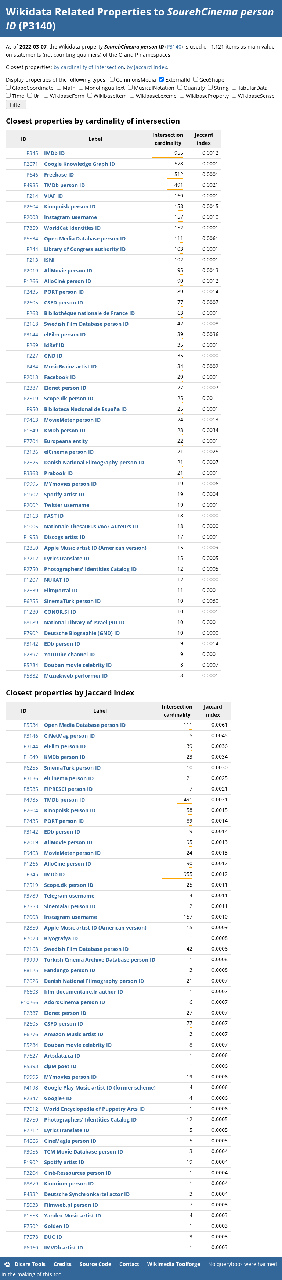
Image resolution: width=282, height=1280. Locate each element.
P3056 (31, 1151)
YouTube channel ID (69, 654)
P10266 (29, 1002)
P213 (32, 259)
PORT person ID (64, 291)
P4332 (31, 1194)
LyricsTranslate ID (66, 558)
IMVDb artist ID (63, 1247)
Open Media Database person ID (85, 238)
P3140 (174, 46)
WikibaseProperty (207, 95)
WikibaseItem (110, 95)
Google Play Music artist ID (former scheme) (100, 1087)
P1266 (31, 281)
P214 (32, 195)
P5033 (31, 1204)
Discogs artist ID (64, 537)
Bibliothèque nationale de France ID (89, 313)
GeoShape (211, 79)
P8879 (31, 1183)
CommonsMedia (136, 79)
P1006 (31, 526)
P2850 (31, 547)
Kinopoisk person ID (69, 206)
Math (69, 87)
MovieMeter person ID (72, 419)
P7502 (31, 1226)
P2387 (31, 387)
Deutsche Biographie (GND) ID (82, 633)
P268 (32, 313)
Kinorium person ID (69, 1183)
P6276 (31, 1034)
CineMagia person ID (70, 1140)
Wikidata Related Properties (78, 11)
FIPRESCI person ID (68, 788)
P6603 (31, 991)
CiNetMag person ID (69, 735)
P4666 (31, 1140)
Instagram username (70, 217)
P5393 (31, 1066)
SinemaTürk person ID (72, 601)
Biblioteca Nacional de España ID (85, 409)
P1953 (31, 537)
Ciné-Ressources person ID (77, 1172)
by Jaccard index (147, 67)
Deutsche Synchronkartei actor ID (87, 1194)
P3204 (31, 1172)
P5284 (31, 665)
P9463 (31, 419)
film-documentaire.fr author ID (83, 991)
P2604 (31, 206)
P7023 (31, 938)
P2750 (31, 569)
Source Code (95, 1264)
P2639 (31, 590)
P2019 (31, 270)
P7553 (31, 906)
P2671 (31, 163)
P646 (32, 174)
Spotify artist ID (64, 494)
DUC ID (53, 1236)
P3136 (31, 451)
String (221, 87)
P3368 (31, 473)
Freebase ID (59, 174)
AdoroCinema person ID (74, 1002)
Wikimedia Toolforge (173, 1264)
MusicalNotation (154, 87)
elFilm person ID (65, 334)
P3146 (31, 735)
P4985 (31, 185)
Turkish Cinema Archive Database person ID (99, 959)
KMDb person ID (64, 430)
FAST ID (54, 515)
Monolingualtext (105, 87)
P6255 (31, 601)
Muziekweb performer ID (76, 675)
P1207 (31, 579)
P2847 (31, 1098)
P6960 (31, 1247)
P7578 (31, 1236)
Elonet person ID (65, 387)
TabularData (253, 87)
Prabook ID (58, 473)
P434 (32, 366)
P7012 (31, 1108)
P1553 (31, 1215)
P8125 (31, 970)
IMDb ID (54, 153)
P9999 (31, 959)
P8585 (31, 788)
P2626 (31, 462)
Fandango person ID (69, 970)
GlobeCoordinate (33, 87)
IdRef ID (54, 345)
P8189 (31, 622)
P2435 (31, 291)
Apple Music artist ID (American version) (95, 547)
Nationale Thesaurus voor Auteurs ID (91, 526)
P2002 (31, 505)
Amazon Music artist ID (73, 1034)
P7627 (31, 1055)
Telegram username (69, 895)
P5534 (31, 238)
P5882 (31, 675)
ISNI (49, 259)
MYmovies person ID (70, 483)
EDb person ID (62, 643)
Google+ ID (58, 1098)
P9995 (31, 483)
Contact (129, 1264)
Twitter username (66, 505)
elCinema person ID (69, 451)
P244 (32, 249)
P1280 (31, 611)
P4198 (31, 1087)
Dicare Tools (30, 1264)
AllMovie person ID (68, 270)
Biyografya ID (61, 938)
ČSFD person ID (63, 302)
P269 (32, 345)
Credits (63, 1264)
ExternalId (177, 79)
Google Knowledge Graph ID (79, 163)
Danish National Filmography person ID (94, 462)
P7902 (31, 633)
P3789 (31, 895)
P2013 (31, 377)
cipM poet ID (60, 1066)
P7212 (31, 558)
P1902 (31, 494)
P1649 (31, 430)
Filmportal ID (60, 590)
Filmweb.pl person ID (71, 1204)
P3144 (31, 334)
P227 (32, 355)
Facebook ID (60, 377)
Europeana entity (66, 441)
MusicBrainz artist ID (70, 366)
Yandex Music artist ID (72, 1215)
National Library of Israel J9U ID (84, 622)
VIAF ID (53, 195)
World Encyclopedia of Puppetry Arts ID (94, 1108)
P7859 (31, 227)
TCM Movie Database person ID (83, 1151)
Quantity (194, 87)
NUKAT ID (56, 579)
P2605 (31, 302)
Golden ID (56, 1226)
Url (37, 95)
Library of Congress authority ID (85, 249)
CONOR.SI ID (60, 611)
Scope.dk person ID (68, 398)
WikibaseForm (67, 95)
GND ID (53, 355)
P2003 (31, 217)
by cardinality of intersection (89, 67)
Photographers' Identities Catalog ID (90, 569)
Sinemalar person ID (69, 906)
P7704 (31, 441)
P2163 (31, 515)
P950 (32, 409)
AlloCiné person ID (67, 281)
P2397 (31, 654)
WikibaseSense (256, 95)
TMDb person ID (64, 185)
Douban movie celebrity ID (78, 665)
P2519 (31, 398)
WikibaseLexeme (156, 95)
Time (18, 95)
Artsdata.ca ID (62, 1055)
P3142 (31, 643)
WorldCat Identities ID (72, 227)
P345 (32, 153)
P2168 (31, 323)
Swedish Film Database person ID (86, 323)
